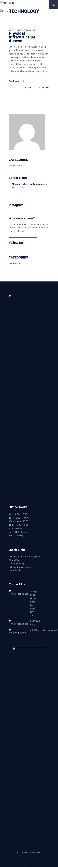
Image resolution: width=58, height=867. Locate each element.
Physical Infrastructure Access (22, 37)
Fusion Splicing (16, 563)
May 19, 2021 (15, 30)
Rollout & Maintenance (20, 567)
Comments (44, 88)
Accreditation (15, 570)
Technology (30, 30)
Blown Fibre (14, 560)
